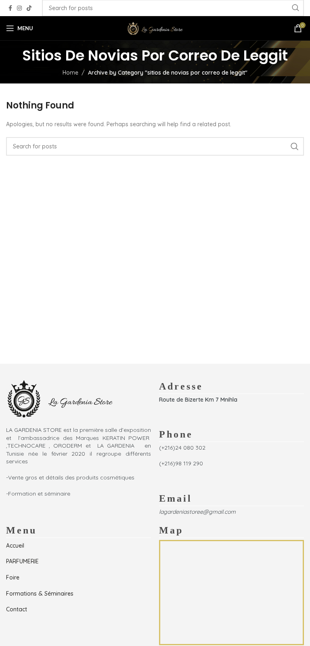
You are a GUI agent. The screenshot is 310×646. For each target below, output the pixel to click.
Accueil (15, 545)
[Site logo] (155, 27)
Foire (12, 577)
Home (70, 72)
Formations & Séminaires (39, 593)
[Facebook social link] (10, 8)
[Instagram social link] (19, 8)
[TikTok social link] (29, 8)
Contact (16, 609)
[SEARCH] (294, 146)
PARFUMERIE (22, 561)
